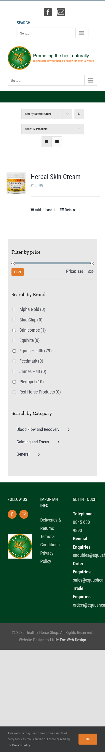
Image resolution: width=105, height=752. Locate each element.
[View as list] (57, 142)
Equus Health (35, 350)
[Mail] (23, 514)
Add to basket (45, 209)
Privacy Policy (21, 745)
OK (88, 739)
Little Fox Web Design (68, 640)
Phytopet (31, 381)
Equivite (29, 340)
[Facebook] (12, 514)
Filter (17, 272)
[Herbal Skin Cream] (16, 183)
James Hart (32, 371)
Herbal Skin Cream (56, 177)
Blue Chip (31, 319)
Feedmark (31, 361)
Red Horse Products (40, 392)
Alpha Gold (32, 309)
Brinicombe (32, 330)
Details (70, 209)
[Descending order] (79, 114)
